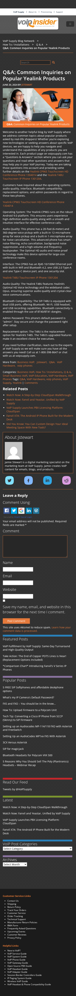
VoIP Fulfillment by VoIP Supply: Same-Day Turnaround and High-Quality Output (36, 648)
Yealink (17, 382)
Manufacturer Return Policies (22, 922)
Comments (31, 382)
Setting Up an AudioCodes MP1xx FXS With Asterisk (34, 736)
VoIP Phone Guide (16, 959)
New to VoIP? (13, 950)
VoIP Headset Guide (17, 969)
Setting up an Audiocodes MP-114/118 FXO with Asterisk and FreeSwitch (37, 728)
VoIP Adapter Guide (17, 972)
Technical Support (16, 919)
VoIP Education (38, 375)
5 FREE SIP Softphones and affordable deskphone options (33, 689)
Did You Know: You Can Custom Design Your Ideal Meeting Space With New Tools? (37, 425)
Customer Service (16, 913)
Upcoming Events (16, 931)
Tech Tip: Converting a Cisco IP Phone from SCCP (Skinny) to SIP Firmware (33, 718)
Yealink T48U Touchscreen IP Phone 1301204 (33, 176)
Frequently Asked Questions (21, 928)
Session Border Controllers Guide (24, 975)
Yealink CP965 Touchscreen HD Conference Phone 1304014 (35, 173)
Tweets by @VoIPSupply (17, 789)
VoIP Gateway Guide (17, 962)
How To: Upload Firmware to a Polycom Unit (30, 710)
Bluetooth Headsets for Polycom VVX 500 (27, 755)
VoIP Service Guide (17, 953)
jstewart (26, 84)
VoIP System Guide (17, 956)
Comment (11, 530)
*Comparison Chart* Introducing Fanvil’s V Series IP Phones (34, 667)
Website (9, 589)
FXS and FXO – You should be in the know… (29, 703)
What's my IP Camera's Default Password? (28, 697)
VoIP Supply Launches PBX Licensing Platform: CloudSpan (31, 821)
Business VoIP (25, 372)
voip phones (53, 379)
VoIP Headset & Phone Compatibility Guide (29, 984)
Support (59, 12)
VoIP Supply (18, 12)
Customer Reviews (16, 934)
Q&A (22, 379)
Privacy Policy (14, 937)
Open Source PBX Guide (19, 965)
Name (8, 562)
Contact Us (13, 900)
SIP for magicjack (13, 749)
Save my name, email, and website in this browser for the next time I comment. (37, 609)
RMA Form (12, 925)
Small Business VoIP (15, 375)
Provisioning (46, 12)
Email (7, 575)
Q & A (67, 372)
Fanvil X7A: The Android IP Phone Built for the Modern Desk (36, 831)
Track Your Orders (16, 910)
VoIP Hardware (58, 375)
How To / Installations (49, 372)
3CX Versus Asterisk (15, 742)
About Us (33, 12)
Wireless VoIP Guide (17, 981)
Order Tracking (15, 916)
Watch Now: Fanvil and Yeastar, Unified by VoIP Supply (36, 813)
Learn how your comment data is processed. (37, 629)
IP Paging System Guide (19, 978)
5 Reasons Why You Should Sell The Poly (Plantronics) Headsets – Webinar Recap (35, 763)
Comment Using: (16, 502)
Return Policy (14, 907)
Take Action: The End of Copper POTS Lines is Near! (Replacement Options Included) (34, 657)
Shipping (11, 903)
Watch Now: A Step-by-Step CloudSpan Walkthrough (38, 395)
